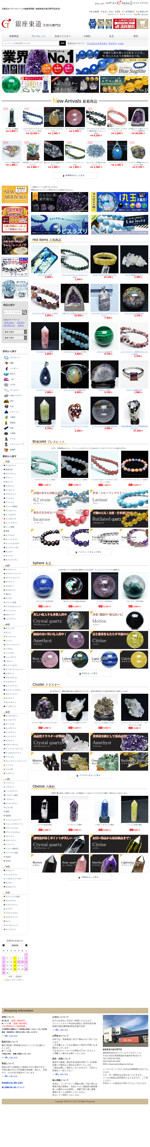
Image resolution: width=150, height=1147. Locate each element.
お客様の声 (143, 12)
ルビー (8, 921)
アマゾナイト (11, 494)
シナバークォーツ (13, 645)
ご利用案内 (129, 12)
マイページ (127, 14)
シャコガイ (10, 653)
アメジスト (10, 498)
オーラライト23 (12, 548)
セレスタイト (11, 702)
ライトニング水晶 (13, 897)
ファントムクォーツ (13, 820)
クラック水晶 (11, 602)
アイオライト (11, 465)
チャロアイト (11, 732)
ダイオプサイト (12, 716)
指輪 (11, 363)
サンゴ (8, 632)
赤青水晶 (9, 470)
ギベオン (9, 598)
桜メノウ (9, 482)
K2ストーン (10, 615)
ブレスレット (38, 36)
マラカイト (10, 870)
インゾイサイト (12, 523)
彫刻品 (12, 423)
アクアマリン (11, 474)
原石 (135, 36)
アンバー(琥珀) (11, 506)
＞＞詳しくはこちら (10, 1036)
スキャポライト (12, 678)
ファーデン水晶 (12, 853)
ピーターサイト (12, 803)
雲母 (7, 531)
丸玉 (111, 36)
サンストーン (11, 637)
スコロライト (11, 682)
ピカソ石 (9, 808)
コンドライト (11, 619)
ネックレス (14, 390)
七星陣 (12, 433)
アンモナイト (11, 511)
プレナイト (10, 836)
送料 (118, 12)
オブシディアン (12, 560)
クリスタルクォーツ (13, 606)
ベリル (120, 43)
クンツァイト (11, 611)
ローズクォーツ (12, 925)
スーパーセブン (12, 665)
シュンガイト (11, 657)
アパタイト (10, 490)
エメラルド (10, 535)
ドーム (12, 439)
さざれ (12, 385)
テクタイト (10, 740)
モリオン (9, 883)
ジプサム (9, 649)
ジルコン (9, 661)
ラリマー (112, 43)
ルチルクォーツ (12, 917)
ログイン (114, 14)
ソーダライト (11, 706)
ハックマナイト (12, 791)
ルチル (21, 325)
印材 (11, 428)
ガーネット (10, 582)
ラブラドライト (12, 905)
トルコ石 (9, 769)
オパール (9, 556)
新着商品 (14, 36)
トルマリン (10, 773)
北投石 (8, 857)
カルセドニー (11, 590)
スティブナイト (12, 686)
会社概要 (95, 12)
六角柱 (87, 36)
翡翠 (7, 812)
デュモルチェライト (13, 753)
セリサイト (10, 698)
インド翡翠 (10, 527)
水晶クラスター (62, 36)
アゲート (9, 478)
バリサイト (10, 799)
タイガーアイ (11, 720)
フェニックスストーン (14, 824)
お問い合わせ (141, 14)
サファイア (10, 628)
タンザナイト (11, 728)
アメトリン (10, 502)
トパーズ (9, 765)
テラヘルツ (9, 322)
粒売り (12, 374)
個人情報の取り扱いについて (13, 1087)
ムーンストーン (12, 875)
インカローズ (11, 519)
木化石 (8, 861)
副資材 (12, 450)
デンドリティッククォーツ (16, 761)
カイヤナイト (11, 570)
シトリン (9, 641)
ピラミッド (14, 412)
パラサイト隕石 (12, 795)
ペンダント (14, 368)
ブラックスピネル (13, 832)
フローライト (11, 840)
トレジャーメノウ (17, 444)
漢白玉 (8, 594)
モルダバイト (11, 887)
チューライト (11, 736)
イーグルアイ (11, 515)
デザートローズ (12, 745)
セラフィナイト (12, 694)
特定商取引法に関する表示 (12, 1083)
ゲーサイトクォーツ (13, 574)
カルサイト (10, 586)
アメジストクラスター (97, 43)
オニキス (9, 552)
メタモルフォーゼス (13, 879)
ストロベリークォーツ (14, 669)
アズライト (10, 486)
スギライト (10, 673)
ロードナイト (11, 929)
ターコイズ (10, 724)
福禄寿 (8, 816)
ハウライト (10, 787)
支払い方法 (107, 12)
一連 (12, 379)
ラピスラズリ (11, 901)
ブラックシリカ (12, 828)
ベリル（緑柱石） (13, 849)
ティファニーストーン (14, 749)
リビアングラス (12, 913)
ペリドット (10, 844)
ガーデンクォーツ (13, 578)
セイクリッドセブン (13, 690)
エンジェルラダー (13, 543)
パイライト (10, 783)
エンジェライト (12, 539)
